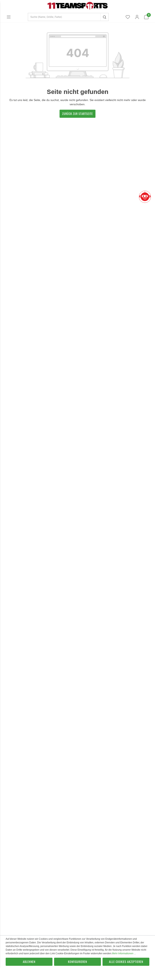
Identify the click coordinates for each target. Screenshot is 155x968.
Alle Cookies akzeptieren (126, 962)
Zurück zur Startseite (77, 114)
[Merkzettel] (127, 17)
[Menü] (8, 17)
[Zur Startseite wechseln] (77, 5)
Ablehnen (29, 962)
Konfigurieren (77, 962)
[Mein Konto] (137, 17)
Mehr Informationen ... (124, 953)
